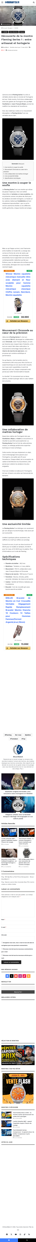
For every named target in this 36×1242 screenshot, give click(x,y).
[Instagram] (20, 976)
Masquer (21, 163)
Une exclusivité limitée (10, 176)
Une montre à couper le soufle (13, 167)
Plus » (22, 768)
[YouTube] (16, 976)
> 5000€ (15, 28)
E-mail (3, 927)
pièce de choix (23, 196)
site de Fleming (21, 551)
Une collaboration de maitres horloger (15, 174)
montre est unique (25, 208)
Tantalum (14, 739)
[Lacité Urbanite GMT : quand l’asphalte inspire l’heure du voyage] (9, 832)
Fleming (8, 735)
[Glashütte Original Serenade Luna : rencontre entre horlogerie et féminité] (18, 781)
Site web (4, 935)
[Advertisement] (18, 72)
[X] (11, 976)
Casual (22, 32)
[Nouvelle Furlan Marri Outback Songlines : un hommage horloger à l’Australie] (9, 853)
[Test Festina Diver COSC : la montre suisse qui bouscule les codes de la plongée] (6, 1115)
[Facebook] (7, 976)
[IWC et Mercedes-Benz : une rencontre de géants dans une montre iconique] (27, 853)
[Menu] (2, 3)
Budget (10, 28)
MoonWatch (6, 47)
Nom (3, 919)
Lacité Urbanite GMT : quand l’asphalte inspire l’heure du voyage (9, 840)
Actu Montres (14, 32)
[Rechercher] (34, 3)
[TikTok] (24, 976)
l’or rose (8, 549)
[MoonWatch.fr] (12, 2)
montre (23, 189)
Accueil (4, 28)
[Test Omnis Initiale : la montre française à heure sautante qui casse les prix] (27, 832)
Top (24, 739)
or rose (18, 735)
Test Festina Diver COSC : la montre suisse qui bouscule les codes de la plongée (23, 1114)
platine (28, 735)
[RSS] (28, 976)
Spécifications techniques (11, 178)
